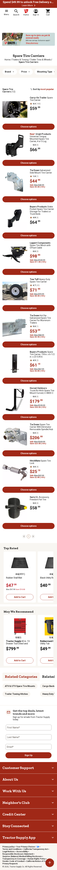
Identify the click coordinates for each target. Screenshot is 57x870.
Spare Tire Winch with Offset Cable (40, 245)
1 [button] (28, 536)
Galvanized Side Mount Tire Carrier (41, 171)
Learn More (27, 5)
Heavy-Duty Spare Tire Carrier (40, 280)
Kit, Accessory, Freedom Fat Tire (39, 498)
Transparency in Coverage (14, 859)
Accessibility (22, 851)
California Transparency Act (36, 849)
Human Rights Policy (36, 859)
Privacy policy (8, 847)
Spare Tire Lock (40, 462)
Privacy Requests (10, 864)
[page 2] (33, 536)
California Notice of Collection (39, 861)
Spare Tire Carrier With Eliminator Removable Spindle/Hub (41, 427)
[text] (28, 62)
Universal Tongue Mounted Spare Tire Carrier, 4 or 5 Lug (40, 138)
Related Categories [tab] (21, 676)
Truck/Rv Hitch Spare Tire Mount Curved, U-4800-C (42, 390)
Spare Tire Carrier (41, 98)
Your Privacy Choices (25, 847)
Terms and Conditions (12, 849)
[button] (34, 5)
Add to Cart (20, 597)
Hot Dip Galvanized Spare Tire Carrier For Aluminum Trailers (40, 319)
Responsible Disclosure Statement (17, 854)
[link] (7, 59)
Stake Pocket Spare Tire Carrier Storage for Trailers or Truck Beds (42, 210)
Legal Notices (8, 851)
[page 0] (24, 536)
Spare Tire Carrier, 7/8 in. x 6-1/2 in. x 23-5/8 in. (42, 354)
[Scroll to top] (49, 863)
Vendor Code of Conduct (13, 861)
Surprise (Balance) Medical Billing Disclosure (22, 856)
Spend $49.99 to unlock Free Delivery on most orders (28, 2)
